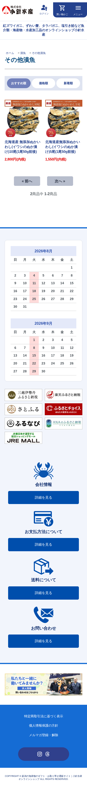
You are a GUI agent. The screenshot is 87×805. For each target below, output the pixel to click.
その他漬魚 (39, 53)
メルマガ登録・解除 (43, 735)
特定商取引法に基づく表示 (43, 716)
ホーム (10, 53)
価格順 (43, 83)
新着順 (68, 83)
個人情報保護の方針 (43, 725)
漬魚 (23, 53)
